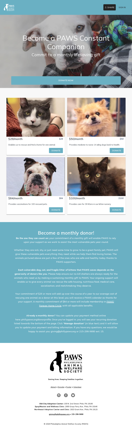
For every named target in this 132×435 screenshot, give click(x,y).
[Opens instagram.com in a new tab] (58, 396)
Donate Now (66, 80)
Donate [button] (56, 150)
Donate (61, 387)
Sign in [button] (122, 7)
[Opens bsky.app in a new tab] (73, 396)
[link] (9, 7)
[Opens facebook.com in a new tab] (65, 396)
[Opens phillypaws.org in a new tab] (66, 371)
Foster (68, 387)
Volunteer (77, 387)
